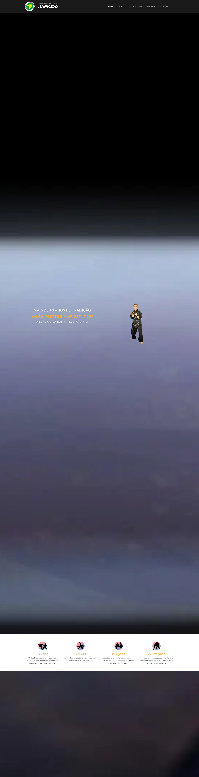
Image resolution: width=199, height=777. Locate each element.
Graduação (136, 6)
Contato (165, 6)
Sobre (122, 6)
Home (110, 6)
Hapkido (48, 6)
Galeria (151, 6)
